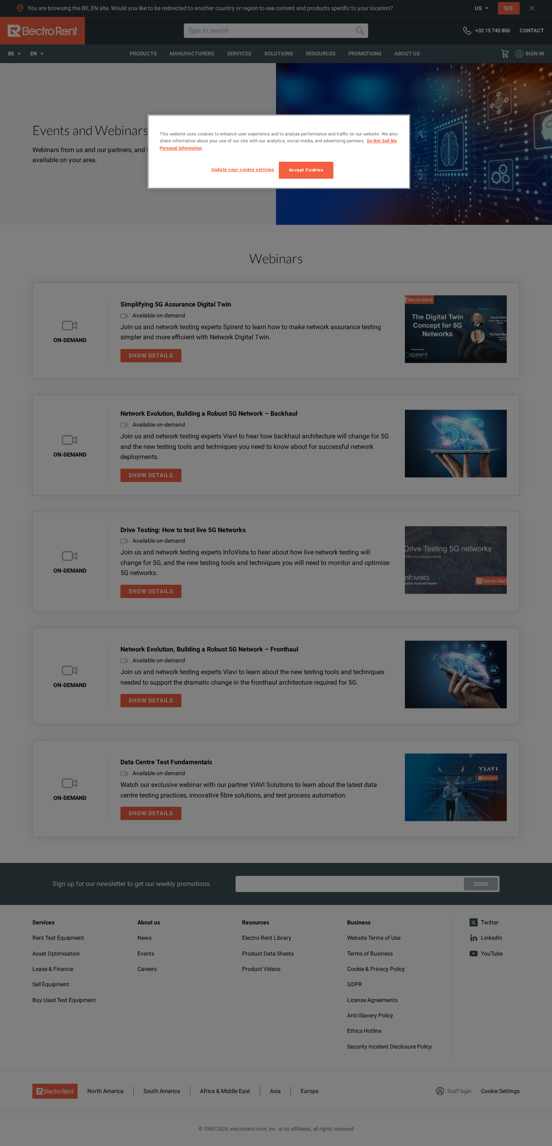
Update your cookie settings (242, 169)
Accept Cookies (306, 170)
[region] (278, 151)
